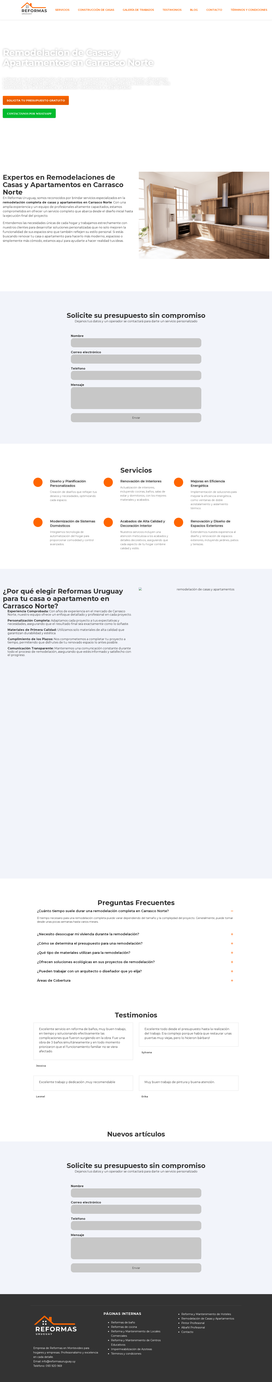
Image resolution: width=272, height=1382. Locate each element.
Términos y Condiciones (249, 9)
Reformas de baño (123, 1322)
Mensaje (77, 385)
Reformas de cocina (124, 1327)
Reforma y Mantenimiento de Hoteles (206, 1314)
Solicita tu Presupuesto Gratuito (36, 100)
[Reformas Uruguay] (34, 8)
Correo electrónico (86, 352)
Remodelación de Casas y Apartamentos (207, 1318)
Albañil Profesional (193, 1327)
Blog (194, 9)
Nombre (77, 336)
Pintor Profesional (192, 1323)
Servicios (62, 9)
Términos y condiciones (126, 1353)
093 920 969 (54, 1366)
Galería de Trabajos (138, 9)
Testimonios (172, 9)
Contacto (214, 9)
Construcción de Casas (96, 9)
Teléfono (78, 368)
